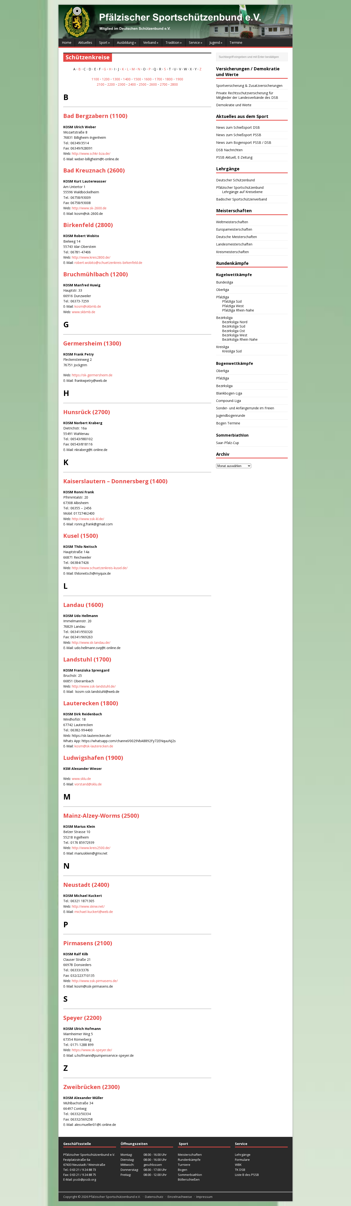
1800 (169, 79)
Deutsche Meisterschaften (236, 236)
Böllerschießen (189, 1179)
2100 (100, 84)
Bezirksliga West (234, 335)
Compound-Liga (228, 400)
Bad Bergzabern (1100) (95, 116)
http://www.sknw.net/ (88, 906)
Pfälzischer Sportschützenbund (240, 187)
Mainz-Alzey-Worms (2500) (101, 815)
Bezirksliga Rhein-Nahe (240, 339)
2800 (174, 84)
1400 (127, 79)
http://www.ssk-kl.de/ (88, 519)
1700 (158, 79)
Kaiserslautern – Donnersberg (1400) (115, 481)
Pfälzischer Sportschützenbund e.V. (115, 1197)
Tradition (172, 42)
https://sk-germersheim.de (92, 375)
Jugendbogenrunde (230, 415)
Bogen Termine (228, 423)
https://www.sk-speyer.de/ (92, 1050)
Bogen (182, 1169)
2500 (142, 84)
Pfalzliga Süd (232, 301)
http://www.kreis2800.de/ (91, 257)
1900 (179, 79)
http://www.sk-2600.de (89, 208)
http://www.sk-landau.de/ (91, 642)
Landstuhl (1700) (87, 659)
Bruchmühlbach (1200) (95, 274)
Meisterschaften (190, 1154)
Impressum (204, 1197)
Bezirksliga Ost (233, 330)
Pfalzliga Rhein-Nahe (238, 310)
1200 (106, 79)
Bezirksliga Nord (234, 322)
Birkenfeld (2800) (88, 225)
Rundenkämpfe (189, 1159)
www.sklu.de (81, 778)
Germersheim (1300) (92, 343)
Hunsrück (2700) (86, 412)
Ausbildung (125, 42)
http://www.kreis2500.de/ (91, 847)
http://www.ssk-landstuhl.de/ (94, 686)
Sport (103, 42)
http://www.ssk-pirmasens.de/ (95, 980)
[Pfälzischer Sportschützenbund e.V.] (175, 35)
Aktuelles (85, 42)
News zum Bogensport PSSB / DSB (243, 142)
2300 (121, 84)
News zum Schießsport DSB (238, 127)
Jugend (214, 42)
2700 (163, 84)
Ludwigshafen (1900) (93, 757)
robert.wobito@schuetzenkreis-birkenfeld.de (108, 262)
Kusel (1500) (80, 535)
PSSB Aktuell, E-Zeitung (234, 157)
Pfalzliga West (233, 306)
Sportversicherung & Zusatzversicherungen (249, 85)
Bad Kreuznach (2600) (94, 170)
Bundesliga (224, 282)
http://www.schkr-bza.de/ (91, 153)
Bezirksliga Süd (233, 326)
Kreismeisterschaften (232, 252)
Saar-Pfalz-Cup (227, 442)
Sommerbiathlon (190, 1175)
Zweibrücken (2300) (91, 1087)
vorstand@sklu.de (88, 784)
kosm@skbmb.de (87, 306)
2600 (153, 84)
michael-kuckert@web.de (93, 911)
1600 (148, 79)
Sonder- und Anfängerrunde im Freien (245, 408)
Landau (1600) (83, 605)
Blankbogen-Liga (229, 393)
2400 (132, 84)
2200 (111, 84)
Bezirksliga (224, 317)
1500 (137, 79)
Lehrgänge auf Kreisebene (242, 191)
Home (66, 42)
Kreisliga (222, 347)
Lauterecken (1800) (90, 703)
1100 (95, 79)
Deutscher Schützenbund (235, 180)
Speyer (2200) (82, 1018)
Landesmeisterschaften (234, 244)
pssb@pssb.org (84, 1179)
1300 (116, 79)
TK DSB (240, 1169)
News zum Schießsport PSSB (238, 135)
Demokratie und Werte (233, 105)
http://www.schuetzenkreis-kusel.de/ (100, 568)
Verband (149, 42)
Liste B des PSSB (247, 1175)
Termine (235, 42)
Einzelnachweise (180, 1197)
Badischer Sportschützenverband (241, 199)
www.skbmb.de (83, 312)
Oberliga (222, 289)
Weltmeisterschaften (232, 222)
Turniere (184, 1164)
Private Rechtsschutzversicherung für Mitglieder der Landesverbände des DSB (247, 95)
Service (194, 42)
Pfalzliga (222, 297)
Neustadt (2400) (86, 885)
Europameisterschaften (234, 229)
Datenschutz (154, 1197)
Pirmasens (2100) (87, 943)
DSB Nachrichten (229, 150)
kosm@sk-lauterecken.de (93, 746)
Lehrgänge (242, 1154)
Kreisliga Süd (232, 351)
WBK (238, 1164)
